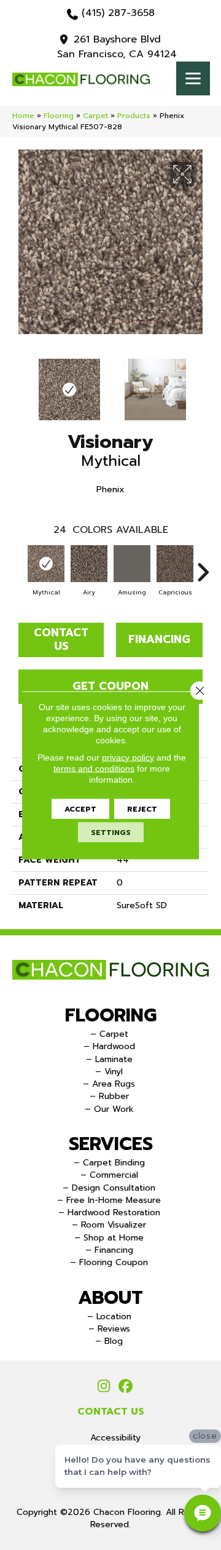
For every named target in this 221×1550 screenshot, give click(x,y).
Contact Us (61, 639)
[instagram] (104, 1387)
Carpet (95, 115)
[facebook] (125, 1387)
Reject (142, 808)
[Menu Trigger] (193, 78)
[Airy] (89, 563)
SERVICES (111, 1144)
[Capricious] (174, 563)
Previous (18, 383)
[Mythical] (46, 563)
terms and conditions (93, 768)
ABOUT (110, 1298)
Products (133, 115)
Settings (111, 831)
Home (23, 115)
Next (202, 383)
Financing (159, 639)
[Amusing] (131, 563)
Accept (80, 808)
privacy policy (128, 757)
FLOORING (111, 1015)
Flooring (59, 115)
